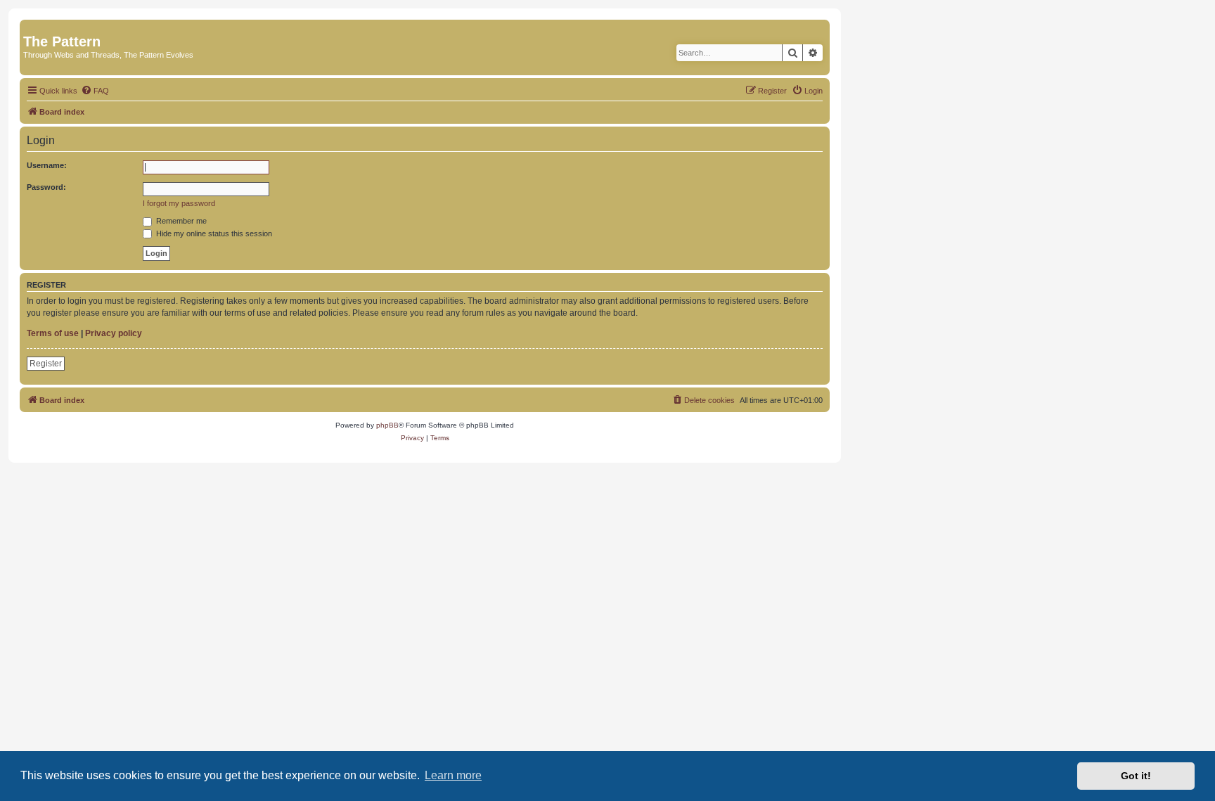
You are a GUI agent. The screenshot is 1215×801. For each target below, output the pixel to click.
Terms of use (53, 333)
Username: (47, 165)
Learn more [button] (453, 775)
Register (46, 364)
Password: (46, 187)
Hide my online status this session (213, 233)
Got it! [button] (1136, 775)
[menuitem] (95, 90)
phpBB (387, 425)
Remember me (180, 221)
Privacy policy (113, 333)
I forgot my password (179, 203)
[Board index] (31, 26)
